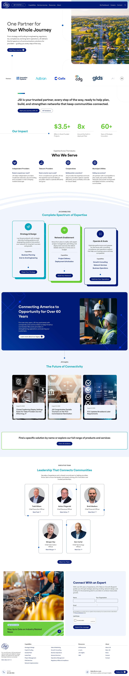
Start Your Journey (15, 50)
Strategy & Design (29, 647)
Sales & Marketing (56, 647)
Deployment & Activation (64, 261)
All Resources (82, 647)
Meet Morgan (50, 549)
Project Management (30, 658)
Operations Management (57, 658)
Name (75, 597)
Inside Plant (28, 655)
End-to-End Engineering (28, 258)
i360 (79, 655)
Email (88, 605)
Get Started (18, 5)
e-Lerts (80, 650)
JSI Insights (81, 652)
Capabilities (32, 5)
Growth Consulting (100, 262)
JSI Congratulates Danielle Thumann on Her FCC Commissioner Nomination (62, 411)
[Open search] (125, 5)
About (59, 5)
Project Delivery (64, 258)
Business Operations (100, 268)
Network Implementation (31, 663)
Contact (119, 5)
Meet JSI (107, 650)
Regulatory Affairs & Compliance (59, 660)
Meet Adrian (63, 512)
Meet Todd (36, 512)
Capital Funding (29, 650)
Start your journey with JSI (29, 110)
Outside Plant (28, 652)
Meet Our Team (64, 562)
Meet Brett (91, 512)
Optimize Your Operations (100, 279)
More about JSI (5, 659)
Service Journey (42, 5)
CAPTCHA (76, 616)
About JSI (108, 647)
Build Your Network (64, 275)
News (107, 652)
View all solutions (64, 443)
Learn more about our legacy (30, 336)
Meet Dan (78, 549)
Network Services (100, 265)
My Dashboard (104, 5)
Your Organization (101, 597)
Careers (113, 5)
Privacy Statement (79, 613)
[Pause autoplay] (122, 78)
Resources (52, 5)
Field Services (28, 660)
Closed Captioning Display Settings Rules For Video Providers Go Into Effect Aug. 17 (29, 411)
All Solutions (46, 110)
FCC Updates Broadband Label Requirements (98, 412)
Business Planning (28, 255)
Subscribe (119, 672)
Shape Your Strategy (28, 272)
